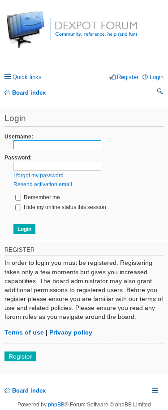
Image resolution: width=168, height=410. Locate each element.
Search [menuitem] (160, 92)
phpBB (56, 405)
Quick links (27, 77)
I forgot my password (38, 175)
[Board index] (40, 34)
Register (20, 356)
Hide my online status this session (64, 207)
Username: (18, 137)
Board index (29, 390)
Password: (18, 158)
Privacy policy (70, 332)
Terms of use (24, 332)
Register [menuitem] (127, 77)
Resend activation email (42, 184)
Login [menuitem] (157, 77)
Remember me (41, 197)
